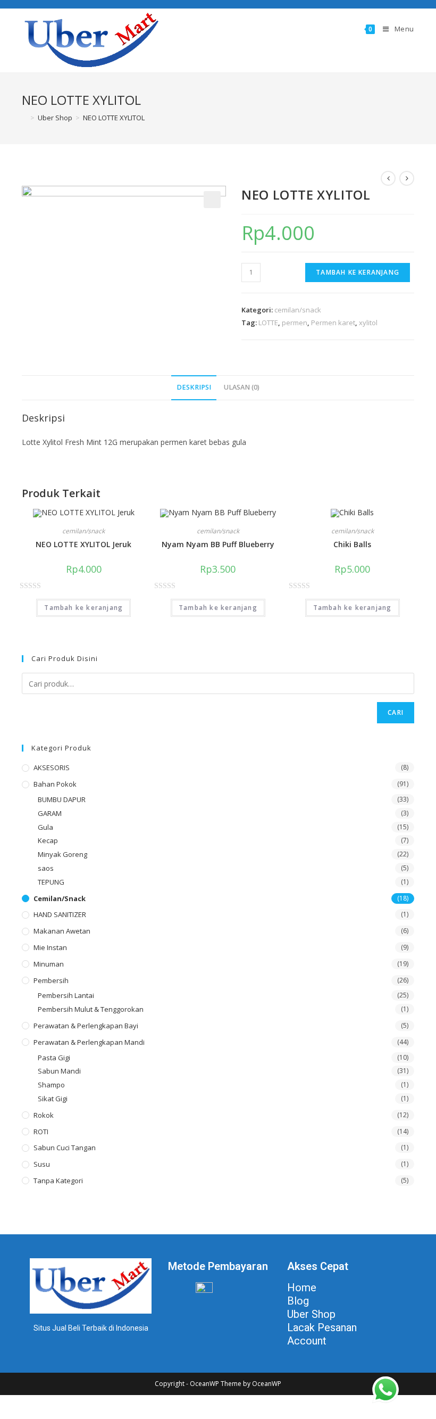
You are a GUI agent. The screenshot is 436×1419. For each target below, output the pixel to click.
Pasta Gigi (54, 1057)
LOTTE (268, 322)
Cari (396, 712)
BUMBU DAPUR (62, 799)
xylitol (368, 322)
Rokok (43, 1115)
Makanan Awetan (61, 931)
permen (294, 322)
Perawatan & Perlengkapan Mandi (89, 1042)
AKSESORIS (51, 767)
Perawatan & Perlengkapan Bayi (85, 1025)
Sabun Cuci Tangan (64, 1147)
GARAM (50, 813)
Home (301, 1287)
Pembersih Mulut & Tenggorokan (91, 1009)
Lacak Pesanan (322, 1327)
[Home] (24, 117)
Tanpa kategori (58, 1180)
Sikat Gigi (53, 1098)
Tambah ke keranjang (357, 272)
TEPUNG (51, 882)
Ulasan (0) (241, 387)
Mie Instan (50, 947)
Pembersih (51, 980)
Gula (45, 827)
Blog (298, 1300)
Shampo (51, 1085)
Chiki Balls (352, 544)
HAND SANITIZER (59, 914)
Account (306, 1340)
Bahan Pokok (55, 784)
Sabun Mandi (59, 1071)
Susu (41, 1164)
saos (46, 868)
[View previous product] (388, 178)
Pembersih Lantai (66, 995)
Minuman (48, 964)
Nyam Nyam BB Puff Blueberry (218, 544)
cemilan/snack (297, 310)
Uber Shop (311, 1314)
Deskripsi (194, 387)
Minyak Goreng (62, 854)
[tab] (193, 388)
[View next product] (406, 178)
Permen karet (333, 322)
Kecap (48, 840)
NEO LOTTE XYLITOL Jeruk (83, 544)
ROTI (40, 1131)
